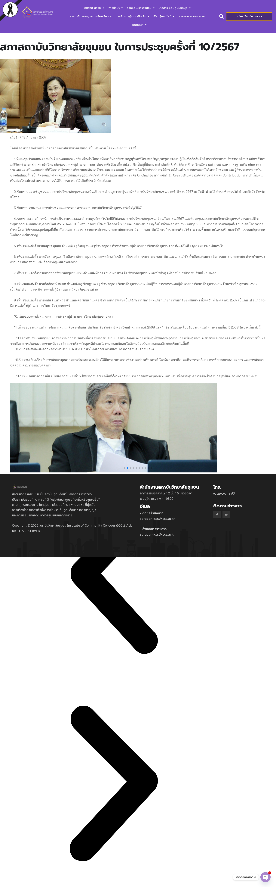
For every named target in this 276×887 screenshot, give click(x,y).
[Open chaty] (265, 877)
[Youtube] (226, 514)
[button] (124, 468)
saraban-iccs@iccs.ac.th (158, 518)
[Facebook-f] (217, 514)
